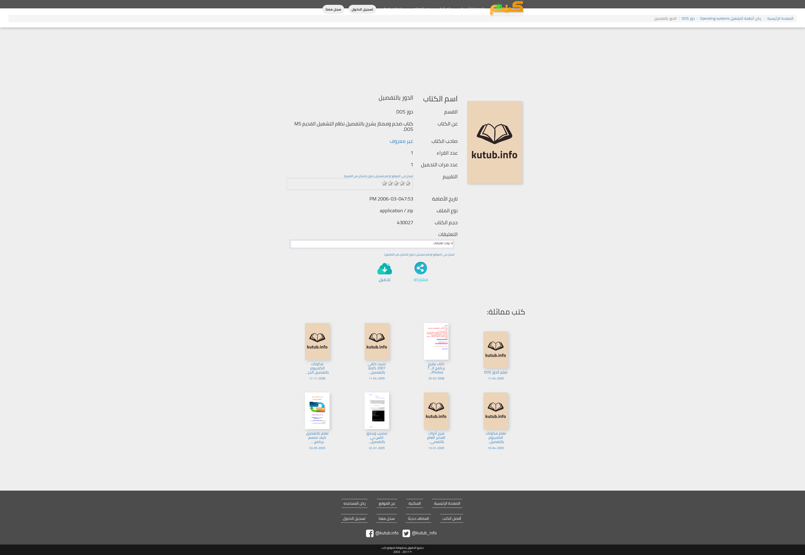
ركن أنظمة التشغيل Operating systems (731, 18)
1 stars (384, 182)
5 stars (408, 182)
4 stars (402, 182)
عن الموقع (421, 8)
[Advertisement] (402, 59)
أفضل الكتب (451, 518)
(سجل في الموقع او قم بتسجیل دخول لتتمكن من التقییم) (378, 176)
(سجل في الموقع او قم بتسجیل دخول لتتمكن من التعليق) (419, 254)
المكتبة (445, 8)
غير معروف (401, 141)
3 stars (396, 182)
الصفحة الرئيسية (472, 8)
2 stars (390, 182)
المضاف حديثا (418, 518)
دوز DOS (688, 18)
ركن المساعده (355, 503)
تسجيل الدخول (362, 9)
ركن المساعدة (394, 8)
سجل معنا (333, 9)
